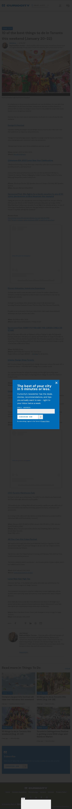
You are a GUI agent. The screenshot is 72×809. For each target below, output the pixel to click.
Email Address (24, 408)
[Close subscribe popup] (56, 383)
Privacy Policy (45, 421)
